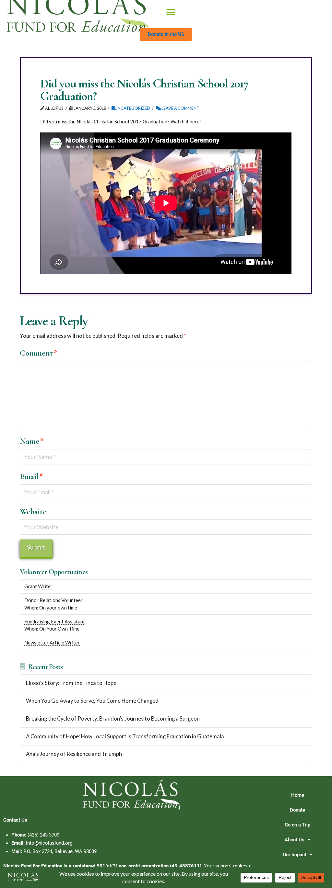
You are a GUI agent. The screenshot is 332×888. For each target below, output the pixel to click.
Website (33, 512)
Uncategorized (132, 108)
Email (31, 476)
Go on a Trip (297, 825)
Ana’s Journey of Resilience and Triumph (74, 754)
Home (297, 795)
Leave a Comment (180, 108)
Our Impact (294, 855)
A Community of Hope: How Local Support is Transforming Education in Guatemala (125, 737)
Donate (297, 810)
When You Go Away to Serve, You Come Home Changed (92, 701)
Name (32, 441)
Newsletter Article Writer (52, 642)
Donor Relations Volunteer (53, 600)
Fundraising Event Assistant (54, 621)
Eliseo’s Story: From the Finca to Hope (71, 683)
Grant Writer (38, 586)
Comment (38, 353)
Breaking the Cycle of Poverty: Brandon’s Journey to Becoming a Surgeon (113, 719)
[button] (170, 12)
